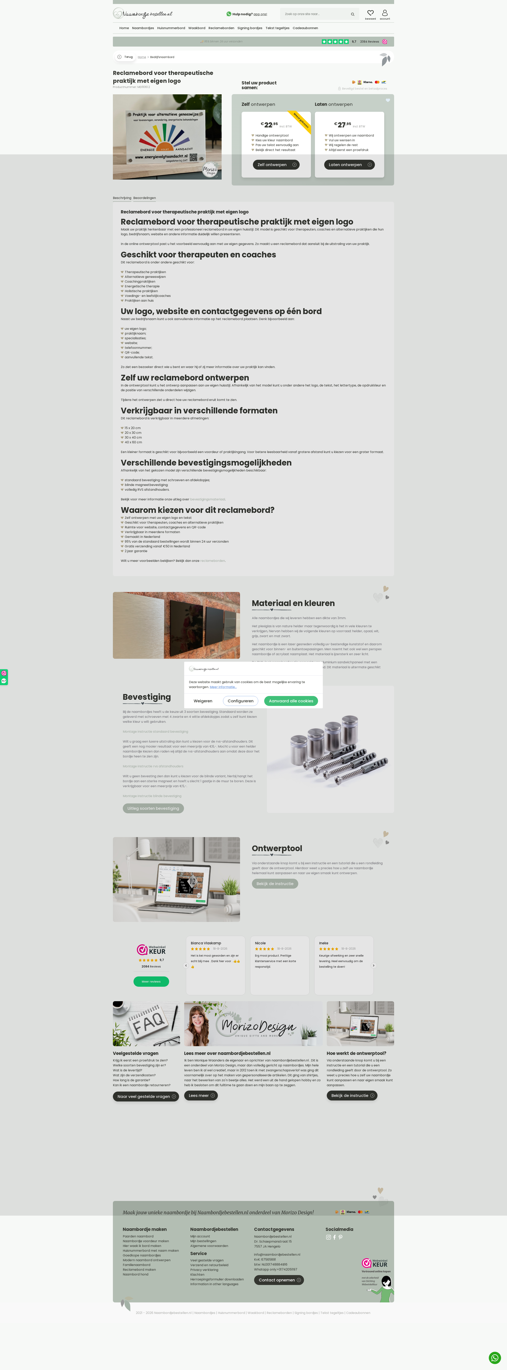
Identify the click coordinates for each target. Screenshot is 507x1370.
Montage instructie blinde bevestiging (152, 796)
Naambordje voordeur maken (146, 1241)
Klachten (197, 1275)
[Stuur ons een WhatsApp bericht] (495, 1358)
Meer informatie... (223, 687)
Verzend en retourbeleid (209, 1265)
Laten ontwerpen (345, 164)
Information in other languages (214, 1284)
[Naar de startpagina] (142, 13)
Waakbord (255, 1313)
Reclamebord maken (139, 1270)
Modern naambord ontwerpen (147, 1260)
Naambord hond (135, 1274)
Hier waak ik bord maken (142, 1246)
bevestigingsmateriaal (207, 499)
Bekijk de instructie (275, 883)
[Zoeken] (352, 14)
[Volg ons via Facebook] (334, 1237)
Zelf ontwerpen (272, 164)
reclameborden (212, 560)
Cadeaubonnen (357, 1313)
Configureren (241, 701)
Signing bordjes (306, 1313)
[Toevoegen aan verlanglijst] (388, 100)
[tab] (122, 198)
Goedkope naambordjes (142, 1255)
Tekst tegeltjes (332, 1313)
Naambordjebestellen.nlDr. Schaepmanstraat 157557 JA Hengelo (273, 1241)
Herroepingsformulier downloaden (217, 1279)
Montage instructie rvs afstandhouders (153, 766)
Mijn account (200, 1236)
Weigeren (203, 701)
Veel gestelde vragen (207, 1260)
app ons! (260, 14)
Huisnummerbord (231, 1313)
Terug (128, 57)
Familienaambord (136, 1265)
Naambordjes (204, 1313)
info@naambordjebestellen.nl (277, 1254)
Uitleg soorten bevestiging (153, 808)
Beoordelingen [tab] (144, 198)
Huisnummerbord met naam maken (151, 1251)
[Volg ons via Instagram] (329, 1237)
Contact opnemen (277, 1280)
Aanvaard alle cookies (291, 701)
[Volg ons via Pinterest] (340, 1237)
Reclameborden (279, 1313)
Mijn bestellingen (203, 1241)
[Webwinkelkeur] (377, 1280)
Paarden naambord (138, 1236)
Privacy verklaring (204, 1270)
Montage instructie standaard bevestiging (155, 731)
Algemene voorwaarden (209, 1246)
